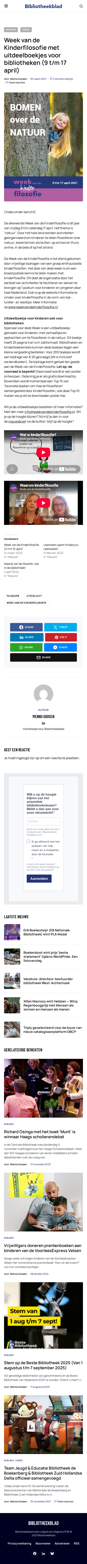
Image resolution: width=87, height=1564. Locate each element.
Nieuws (11, 29)
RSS (76, 1543)
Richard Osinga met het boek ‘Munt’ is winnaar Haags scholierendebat (39, 1134)
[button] (6, 6)
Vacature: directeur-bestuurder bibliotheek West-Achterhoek (48, 981)
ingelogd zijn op (27, 758)
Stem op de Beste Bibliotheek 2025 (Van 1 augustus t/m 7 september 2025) (43, 1365)
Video (26, 29)
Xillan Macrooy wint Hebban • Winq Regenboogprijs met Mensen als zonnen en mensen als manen (50, 1005)
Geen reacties (17, 82)
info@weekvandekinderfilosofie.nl (49, 411)
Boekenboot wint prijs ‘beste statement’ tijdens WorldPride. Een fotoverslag (50, 956)
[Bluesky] (52, 1553)
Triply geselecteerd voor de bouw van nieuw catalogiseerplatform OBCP (52, 1029)
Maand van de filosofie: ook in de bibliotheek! (21, 566)
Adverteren (62, 1543)
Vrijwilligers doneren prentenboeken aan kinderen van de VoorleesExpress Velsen (42, 1248)
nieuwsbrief (17, 421)
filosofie (13, 596)
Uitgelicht (34, 596)
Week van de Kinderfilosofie (26, 602)
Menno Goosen (43, 716)
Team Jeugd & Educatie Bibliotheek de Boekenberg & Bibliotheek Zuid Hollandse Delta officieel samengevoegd (43, 1473)
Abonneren (43, 1543)
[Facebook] (35, 1553)
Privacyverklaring (19, 1543)
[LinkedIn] (43, 1553)
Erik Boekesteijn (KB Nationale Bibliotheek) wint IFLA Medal (46, 932)
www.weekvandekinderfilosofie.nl (33, 307)
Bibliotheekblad (43, 1523)
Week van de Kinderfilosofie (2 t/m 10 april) (21, 547)
